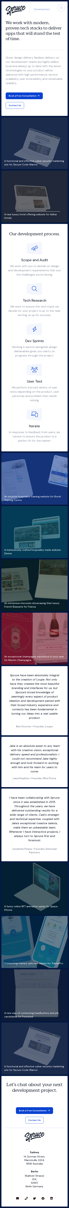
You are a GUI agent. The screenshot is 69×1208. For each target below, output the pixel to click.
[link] (15, 105)
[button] (61, 7)
